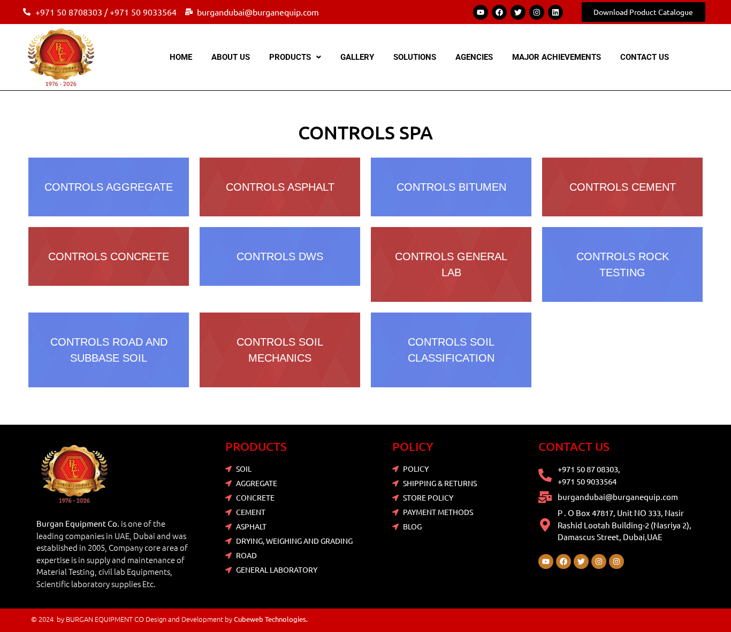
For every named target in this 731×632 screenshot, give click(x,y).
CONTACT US (644, 57)
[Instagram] (536, 12)
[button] (295, 57)
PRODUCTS (290, 57)
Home (181, 57)
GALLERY (357, 57)
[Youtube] (480, 12)
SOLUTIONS (414, 57)
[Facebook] (499, 12)
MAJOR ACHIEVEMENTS (556, 57)
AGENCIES (474, 57)
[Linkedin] (555, 12)
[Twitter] (518, 12)
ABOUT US (230, 57)
